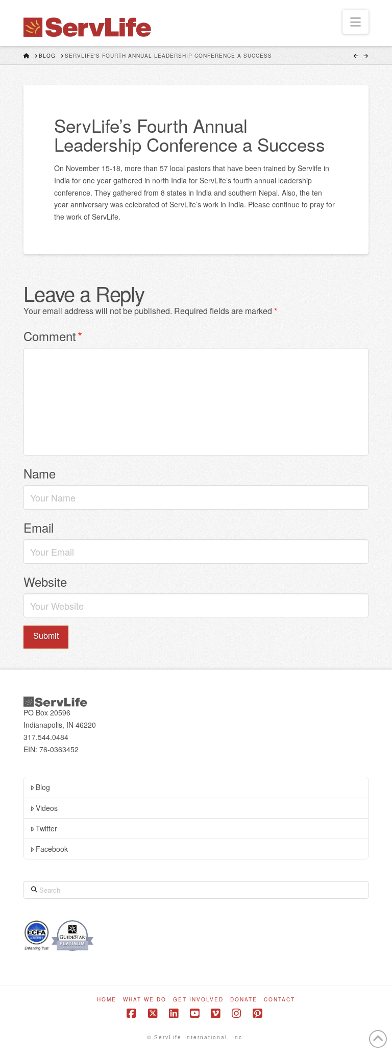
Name (39, 473)
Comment (52, 336)
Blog (43, 787)
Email (38, 527)
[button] (355, 22)
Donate (243, 999)
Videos (47, 808)
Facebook (52, 849)
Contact (279, 999)
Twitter (46, 828)
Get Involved (198, 999)
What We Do (144, 999)
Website (45, 581)
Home (106, 999)
